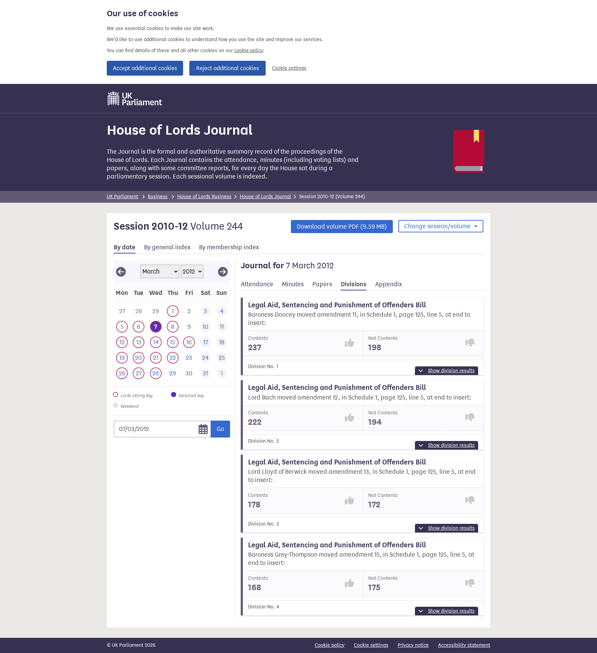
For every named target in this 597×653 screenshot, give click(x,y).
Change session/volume (438, 226)
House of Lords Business (204, 197)
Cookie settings (289, 68)
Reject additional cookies (227, 68)
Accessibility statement (464, 645)
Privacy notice (413, 645)
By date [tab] (124, 247)
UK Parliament (122, 197)
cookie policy (248, 51)
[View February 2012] (121, 271)
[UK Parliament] (135, 98)
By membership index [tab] (229, 247)
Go (220, 429)
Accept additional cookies (145, 68)
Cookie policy (329, 645)
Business (158, 197)
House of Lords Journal (265, 197)
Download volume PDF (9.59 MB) (342, 226)
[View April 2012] (223, 271)
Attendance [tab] (257, 284)
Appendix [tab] (388, 284)
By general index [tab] (167, 247)
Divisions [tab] (354, 284)
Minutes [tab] (293, 284)
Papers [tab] (322, 284)
